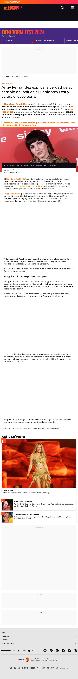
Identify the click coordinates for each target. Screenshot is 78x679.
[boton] (57, 633)
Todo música (24, 76)
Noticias (15, 76)
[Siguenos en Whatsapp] (75, 652)
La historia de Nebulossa (45, 40)
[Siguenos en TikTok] (51, 652)
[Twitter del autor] (13, 170)
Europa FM (6, 76)
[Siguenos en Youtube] (45, 652)
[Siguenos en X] (69, 652)
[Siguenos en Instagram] (57, 652)
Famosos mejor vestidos (11, 2)
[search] (62, 7)
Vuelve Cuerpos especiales (12, 1)
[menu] (72, 7)
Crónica (9, 40)
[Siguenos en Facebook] (63, 652)
